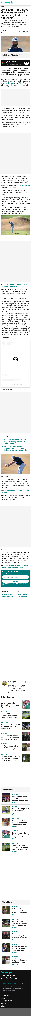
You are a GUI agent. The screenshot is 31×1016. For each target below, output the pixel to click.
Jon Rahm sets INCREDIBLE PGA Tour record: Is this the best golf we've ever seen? (23, 595)
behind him (26, 185)
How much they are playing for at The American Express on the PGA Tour (7, 595)
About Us (3, 997)
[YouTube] (16, 979)
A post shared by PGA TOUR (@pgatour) (15, 384)
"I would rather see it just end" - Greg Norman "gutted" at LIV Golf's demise (15, 442)
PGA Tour (22, 83)
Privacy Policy (7, 584)
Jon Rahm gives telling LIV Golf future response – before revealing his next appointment (11, 748)
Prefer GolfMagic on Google (12, 62)
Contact (3, 998)
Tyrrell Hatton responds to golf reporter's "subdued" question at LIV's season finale (10, 737)
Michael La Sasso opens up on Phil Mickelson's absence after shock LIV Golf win (20, 911)
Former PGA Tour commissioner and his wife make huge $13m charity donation (9, 716)
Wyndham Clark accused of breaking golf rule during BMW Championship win (10, 726)
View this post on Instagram (10, 363)
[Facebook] (2, 979)
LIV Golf (3, 733)
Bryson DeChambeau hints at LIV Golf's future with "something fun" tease (20, 948)
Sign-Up (3, 1006)
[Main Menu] (29, 3)
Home (3, 7)
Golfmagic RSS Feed (6, 1000)
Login (2, 1005)
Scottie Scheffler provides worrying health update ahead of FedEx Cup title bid (10, 758)
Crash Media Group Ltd (10, 983)
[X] (11, 979)
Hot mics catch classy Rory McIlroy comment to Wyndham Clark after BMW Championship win (10, 705)
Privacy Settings (5, 1003)
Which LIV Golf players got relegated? (20, 810)
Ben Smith (3, 30)
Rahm (10, 79)
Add (26, 63)
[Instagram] (7, 979)
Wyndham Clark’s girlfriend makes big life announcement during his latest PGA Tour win (15, 448)
